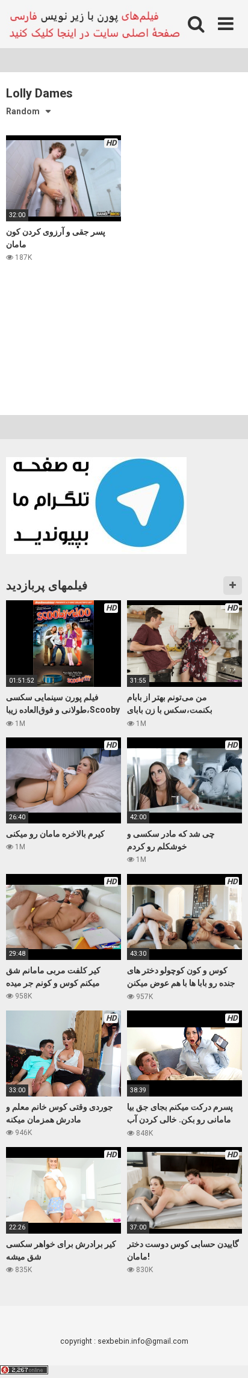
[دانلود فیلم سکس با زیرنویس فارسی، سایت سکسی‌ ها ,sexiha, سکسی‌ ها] (96, 24)
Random (23, 111)
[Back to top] (225, 1353)
